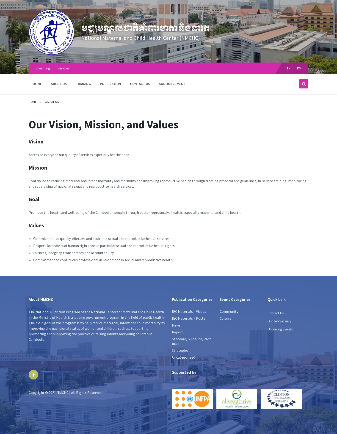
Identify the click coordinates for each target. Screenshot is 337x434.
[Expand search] (303, 83)
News (176, 325)
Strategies (180, 350)
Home (33, 102)
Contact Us (276, 313)
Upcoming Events (280, 329)
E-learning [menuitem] (43, 68)
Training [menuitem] (83, 84)
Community (229, 311)
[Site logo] (52, 53)
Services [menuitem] (64, 68)
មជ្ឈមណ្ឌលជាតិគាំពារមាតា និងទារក (145, 28)
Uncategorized (183, 357)
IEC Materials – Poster (189, 318)
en (289, 68)
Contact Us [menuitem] (140, 84)
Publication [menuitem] (110, 84)
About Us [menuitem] (59, 84)
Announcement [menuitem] (172, 84)
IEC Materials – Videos (189, 311)
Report (177, 332)
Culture (225, 318)
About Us (52, 102)
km (299, 68)
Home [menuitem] (37, 84)
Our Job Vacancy (279, 321)
